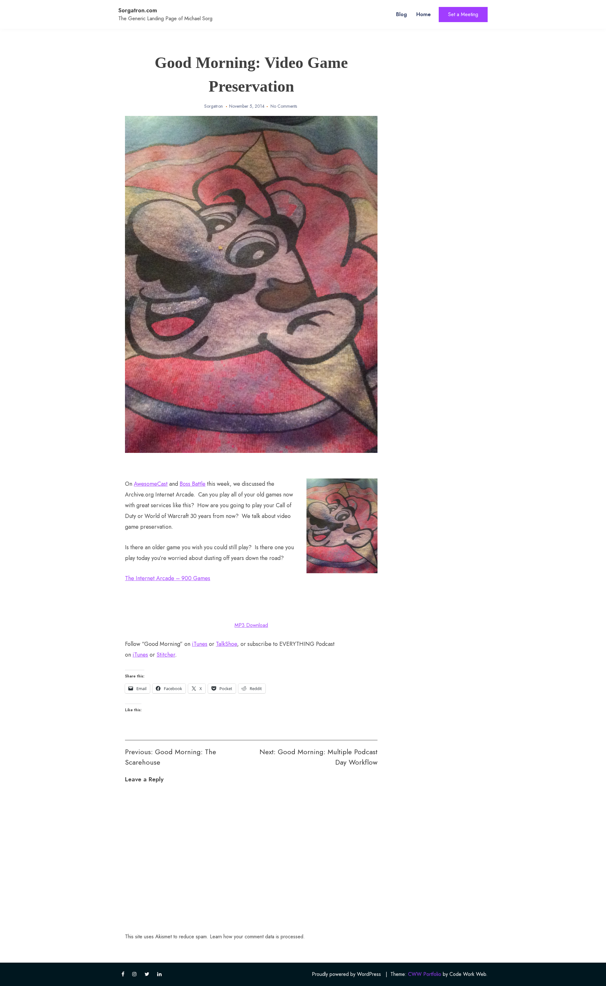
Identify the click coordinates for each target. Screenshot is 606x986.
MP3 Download (251, 625)
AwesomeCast (151, 484)
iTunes (199, 644)
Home (423, 14)
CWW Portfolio (424, 974)
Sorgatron (213, 106)
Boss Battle (192, 484)
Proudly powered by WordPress (346, 974)
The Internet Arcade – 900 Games (167, 578)
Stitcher (166, 655)
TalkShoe (226, 644)
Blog (401, 14)
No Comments (283, 106)
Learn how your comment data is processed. (257, 936)
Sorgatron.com (137, 10)
